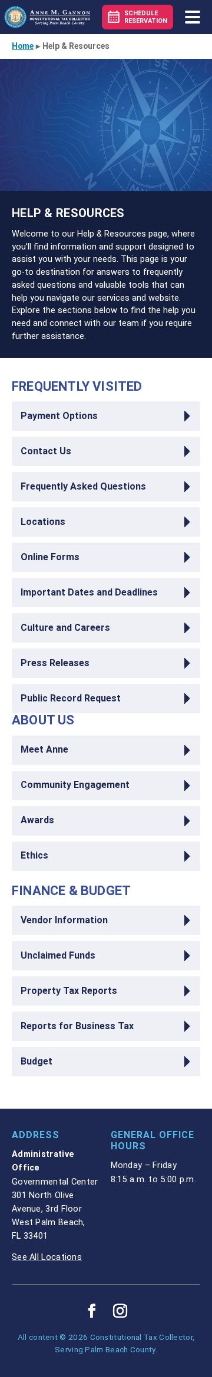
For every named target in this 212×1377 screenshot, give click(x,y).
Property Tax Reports (69, 991)
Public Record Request (71, 698)
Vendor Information (64, 920)
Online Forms (50, 557)
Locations (43, 522)
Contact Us (46, 451)
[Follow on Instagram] (120, 1311)
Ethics (34, 855)
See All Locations (47, 1257)
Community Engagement (75, 785)
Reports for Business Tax (77, 1026)
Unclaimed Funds (58, 955)
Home (23, 46)
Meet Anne (44, 749)
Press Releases (55, 663)
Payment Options (59, 416)
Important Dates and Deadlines (89, 592)
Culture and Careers (65, 628)
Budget (36, 1061)
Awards (37, 820)
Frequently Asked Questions (83, 486)
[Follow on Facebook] (92, 1311)
